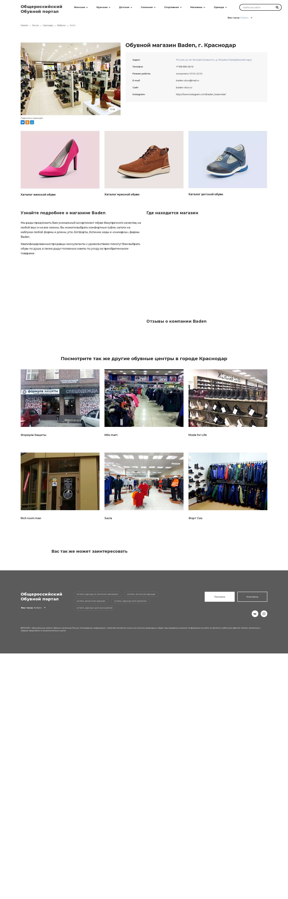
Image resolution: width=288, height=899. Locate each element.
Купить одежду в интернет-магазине (97, 594)
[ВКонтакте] (23, 122)
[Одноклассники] (27, 122)
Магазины (196, 7)
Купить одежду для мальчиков (95, 608)
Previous (24, 79)
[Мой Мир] (32, 122)
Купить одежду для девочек (130, 601)
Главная (24, 25)
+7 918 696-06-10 (185, 66)
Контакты (252, 596)
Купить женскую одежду (141, 594)
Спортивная (171, 7)
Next (117, 79)
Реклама (219, 596)
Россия (35, 25)
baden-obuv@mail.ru (187, 80)
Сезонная (147, 7)
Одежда (219, 7)
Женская (79, 7)
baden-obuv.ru (184, 87)
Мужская (102, 7)
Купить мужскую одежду (91, 601)
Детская (124, 7)
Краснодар (48, 25)
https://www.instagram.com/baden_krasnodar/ (201, 94)
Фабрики (61, 25)
